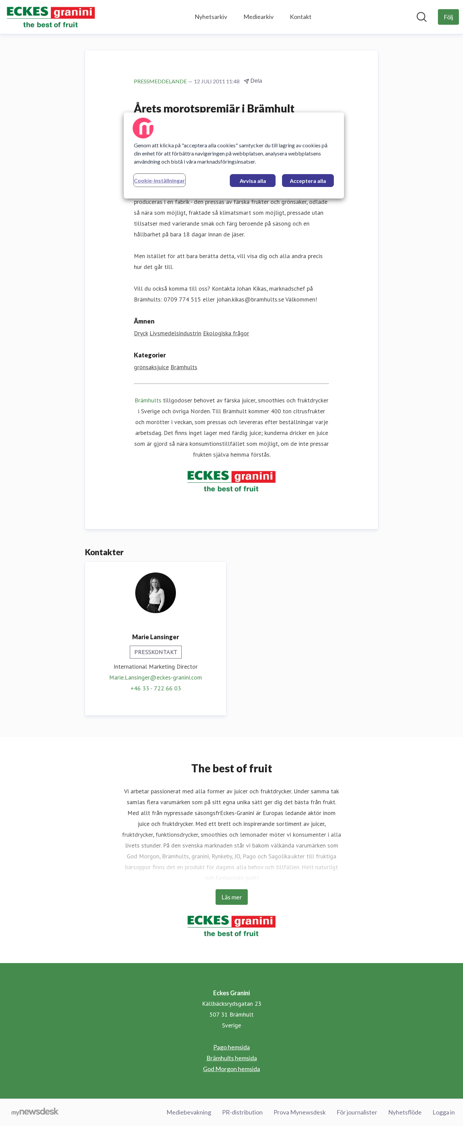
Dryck (141, 333)
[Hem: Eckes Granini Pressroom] (51, 17)
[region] (234, 155)
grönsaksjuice (151, 367)
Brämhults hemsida (231, 1058)
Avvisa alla (253, 181)
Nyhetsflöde (405, 1112)
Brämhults (183, 367)
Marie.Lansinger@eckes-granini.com (155, 677)
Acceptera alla (308, 181)
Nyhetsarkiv (211, 16)
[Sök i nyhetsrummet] (421, 17)
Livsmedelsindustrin (175, 333)
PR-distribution (242, 1112)
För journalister (357, 1112)
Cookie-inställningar (159, 180)
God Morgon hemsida (231, 1068)
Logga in (443, 1112)
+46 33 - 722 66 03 (155, 688)
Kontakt (300, 16)
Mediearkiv (258, 16)
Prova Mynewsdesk (300, 1112)
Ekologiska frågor (226, 333)
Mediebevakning (188, 1112)
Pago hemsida (231, 1047)
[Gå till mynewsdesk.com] (35, 1112)
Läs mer (231, 897)
